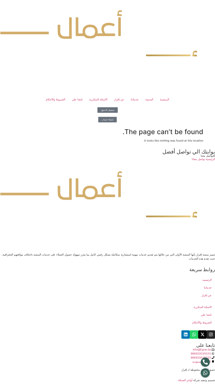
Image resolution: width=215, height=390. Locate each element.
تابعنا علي (77, 99)
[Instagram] (211, 334)
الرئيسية (164, 99)
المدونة (149, 99)
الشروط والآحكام (55, 99)
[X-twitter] (202, 334)
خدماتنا (135, 99)
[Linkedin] (185, 334)
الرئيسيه (207, 279)
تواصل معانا (198, 159)
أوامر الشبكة (185, 380)
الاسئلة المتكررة (98, 99)
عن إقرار (119, 99)
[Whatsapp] (194, 334)
